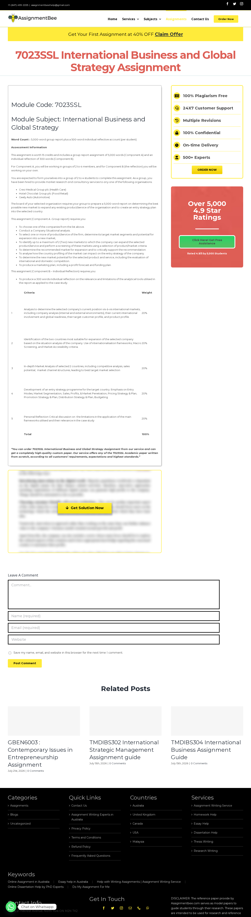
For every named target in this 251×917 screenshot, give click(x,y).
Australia (138, 805)
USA (135, 832)
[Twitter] (112, 908)
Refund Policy (81, 846)
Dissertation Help (205, 832)
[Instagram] (121, 908)
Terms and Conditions (86, 837)
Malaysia (138, 841)
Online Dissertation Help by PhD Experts (36, 887)
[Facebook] (103, 908)
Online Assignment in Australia (28, 882)
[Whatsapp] (148, 908)
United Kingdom (144, 814)
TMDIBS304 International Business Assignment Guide (206, 750)
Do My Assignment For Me (91, 887)
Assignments (19, 805)
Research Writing (206, 851)
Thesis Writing (203, 841)
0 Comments (35, 770)
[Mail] (130, 908)
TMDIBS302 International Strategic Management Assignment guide (124, 750)
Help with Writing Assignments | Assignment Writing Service (139, 882)
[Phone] (139, 908)
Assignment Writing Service (213, 805)
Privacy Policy (80, 828)
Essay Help (201, 823)
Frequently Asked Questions (90, 855)
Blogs (14, 814)
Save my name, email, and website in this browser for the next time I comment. (68, 652)
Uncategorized (20, 823)
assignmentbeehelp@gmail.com (50, 5)
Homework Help (205, 814)
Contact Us (79, 805)
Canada (138, 823)
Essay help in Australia (73, 882)
